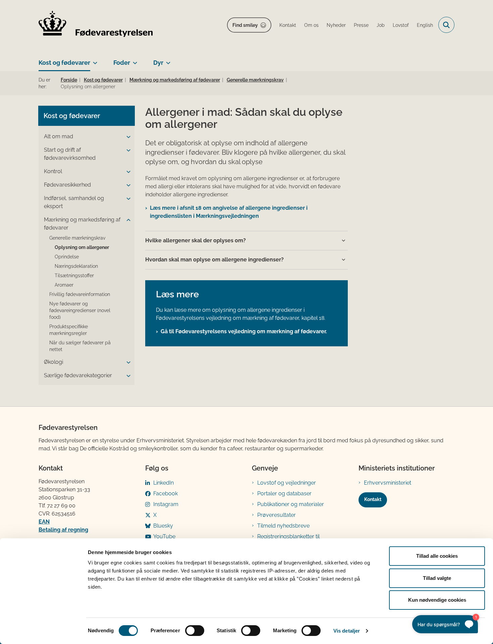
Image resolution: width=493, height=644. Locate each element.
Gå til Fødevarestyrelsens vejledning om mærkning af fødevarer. (244, 331)
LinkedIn (163, 483)
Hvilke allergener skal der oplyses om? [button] (195, 240)
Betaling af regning (63, 530)
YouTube (164, 536)
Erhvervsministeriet (387, 483)
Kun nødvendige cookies (437, 600)
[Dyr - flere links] (166, 60)
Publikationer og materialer (290, 504)
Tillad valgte (437, 578)
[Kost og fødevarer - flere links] (93, 60)
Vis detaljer (346, 631)
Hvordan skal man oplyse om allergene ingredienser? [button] (214, 259)
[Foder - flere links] (133, 60)
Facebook (165, 493)
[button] (126, 137)
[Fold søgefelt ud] (446, 25)
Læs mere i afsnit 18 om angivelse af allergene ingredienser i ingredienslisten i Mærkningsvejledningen (229, 212)
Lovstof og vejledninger (286, 483)
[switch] (194, 630)
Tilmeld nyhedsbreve (283, 526)
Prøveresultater (276, 515)
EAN (44, 521)
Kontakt (372, 499)
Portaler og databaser (284, 493)
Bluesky (163, 526)
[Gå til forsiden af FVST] (96, 25)
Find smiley (245, 25)
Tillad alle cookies (437, 556)
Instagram (165, 504)
